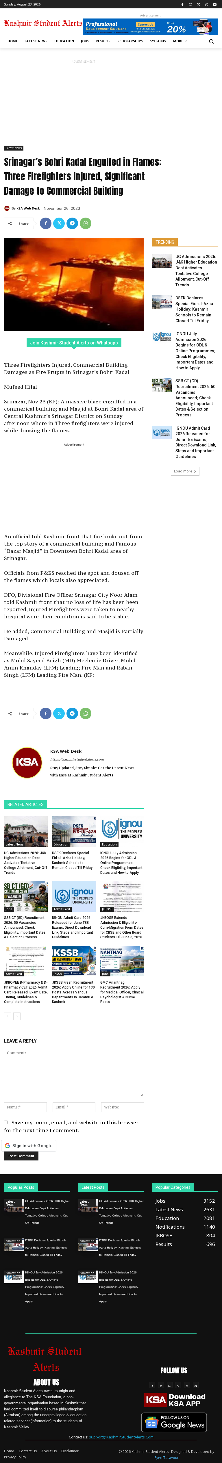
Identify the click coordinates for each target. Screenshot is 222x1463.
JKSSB (58, 974)
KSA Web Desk (28, 208)
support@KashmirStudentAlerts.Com (121, 1437)
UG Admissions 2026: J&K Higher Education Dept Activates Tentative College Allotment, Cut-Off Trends (25, 862)
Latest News (14, 148)
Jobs (9, 909)
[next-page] (17, 1016)
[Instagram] (190, 4)
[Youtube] (214, 4)
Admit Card (62, 909)
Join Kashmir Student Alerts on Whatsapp (74, 343)
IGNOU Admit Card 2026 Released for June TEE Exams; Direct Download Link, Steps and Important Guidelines (72, 927)
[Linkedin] (170, 1385)
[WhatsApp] (206, 4)
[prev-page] (7, 1016)
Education (61, 844)
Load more (183, 471)
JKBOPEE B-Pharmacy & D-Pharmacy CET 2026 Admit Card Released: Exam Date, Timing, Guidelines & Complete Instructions (26, 992)
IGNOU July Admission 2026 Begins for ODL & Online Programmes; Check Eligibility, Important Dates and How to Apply (121, 862)
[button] (211, 41)
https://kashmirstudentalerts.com (77, 759)
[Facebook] (182, 4)
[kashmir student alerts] (43, 23)
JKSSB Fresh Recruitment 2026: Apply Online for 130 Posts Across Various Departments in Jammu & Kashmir (73, 992)
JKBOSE (107, 909)
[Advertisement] (83, 105)
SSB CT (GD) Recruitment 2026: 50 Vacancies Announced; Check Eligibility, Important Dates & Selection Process (25, 927)
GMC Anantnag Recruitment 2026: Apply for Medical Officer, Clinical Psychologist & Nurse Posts (122, 992)
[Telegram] (72, 223)
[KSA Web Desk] (8, 208)
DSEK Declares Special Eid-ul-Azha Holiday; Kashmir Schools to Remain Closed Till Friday (194, 309)
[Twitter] (198, 4)
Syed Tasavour (167, 1457)
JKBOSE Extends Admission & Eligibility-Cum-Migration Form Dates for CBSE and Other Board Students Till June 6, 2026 (122, 927)
